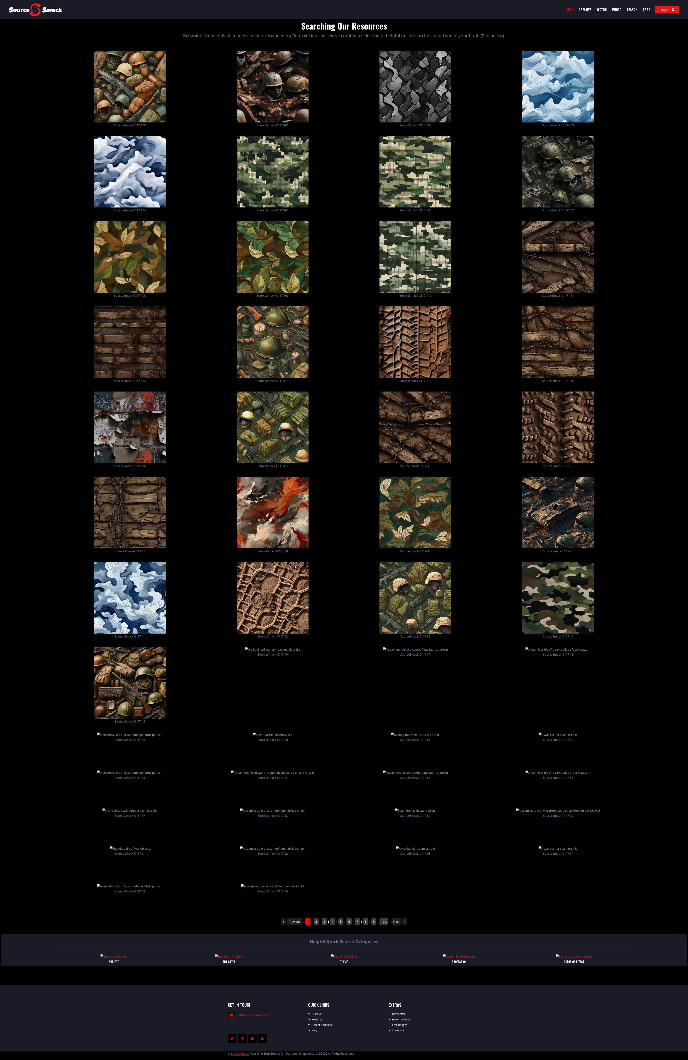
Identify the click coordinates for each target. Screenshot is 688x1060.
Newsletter (398, 1014)
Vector (601, 9)
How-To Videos (401, 1019)
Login (664, 10)
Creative (585, 9)
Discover (317, 1014)
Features (317, 1019)
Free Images (399, 1025)
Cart (646, 9)
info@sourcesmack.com (254, 1015)
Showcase (398, 1030)
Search (632, 9)
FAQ (314, 1030)
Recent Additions (322, 1025)
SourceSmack (240, 1054)
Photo (617, 9)
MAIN (570, 9)
